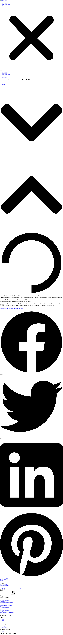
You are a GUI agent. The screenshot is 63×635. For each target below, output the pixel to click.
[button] (31, 38)
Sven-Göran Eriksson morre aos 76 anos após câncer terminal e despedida (10, 588)
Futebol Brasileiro (4, 3)
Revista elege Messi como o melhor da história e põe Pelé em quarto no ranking (11, 308)
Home (3, 71)
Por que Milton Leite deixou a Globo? (5, 582)
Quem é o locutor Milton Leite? (4, 585)
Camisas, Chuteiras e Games (6, 4)
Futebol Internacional (5, 2)
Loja (2, 5)
